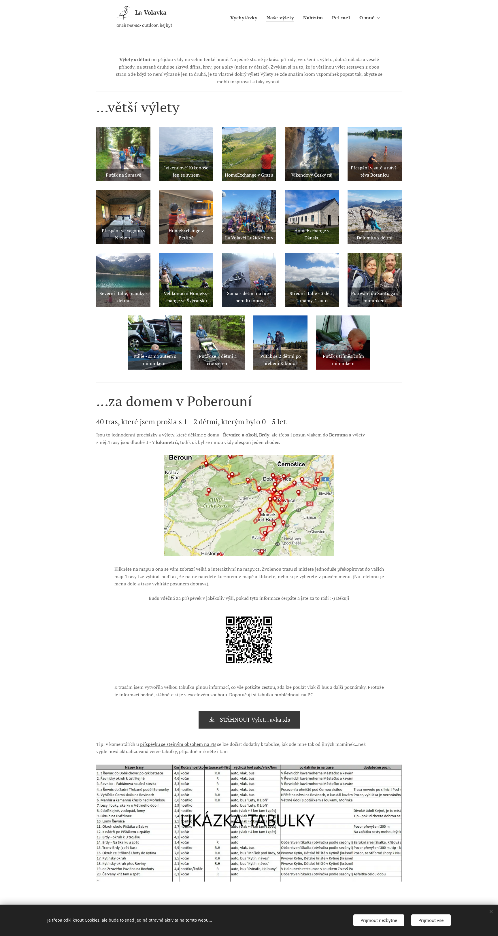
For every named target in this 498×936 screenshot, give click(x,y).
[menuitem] (245, 17)
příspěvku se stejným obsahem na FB (178, 744)
